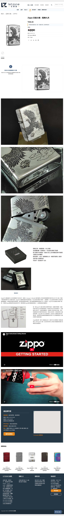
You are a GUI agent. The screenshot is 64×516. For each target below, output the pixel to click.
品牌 (21, 9)
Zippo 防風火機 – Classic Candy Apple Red (6, 468)
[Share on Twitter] (31, 40)
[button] (30, 5)
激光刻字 (37, 480)
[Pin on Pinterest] (36, 40)
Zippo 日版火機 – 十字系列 (32, 468)
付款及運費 (37, 5)
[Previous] (1, 460)
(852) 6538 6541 (13, 423)
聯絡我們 (47, 5)
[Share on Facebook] (29, 40)
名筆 (18, 9)
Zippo (15, 14)
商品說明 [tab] (2, 58)
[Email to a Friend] (33, 40)
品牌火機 (8, 14)
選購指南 (39, 485)
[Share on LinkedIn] (38, 40)
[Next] (63, 460)
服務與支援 (44, 9)
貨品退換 (7, 493)
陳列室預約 (9, 434)
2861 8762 (53, 485)
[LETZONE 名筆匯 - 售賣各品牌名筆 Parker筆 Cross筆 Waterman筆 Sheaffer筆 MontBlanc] (10, 5)
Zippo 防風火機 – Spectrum (57, 468)
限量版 (39, 9)
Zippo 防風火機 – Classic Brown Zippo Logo (44, 468)
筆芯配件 (34, 9)
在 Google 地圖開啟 (38, 435)
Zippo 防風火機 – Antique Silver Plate (19, 468)
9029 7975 (58, 480)
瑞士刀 (25, 9)
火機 (30, 9)
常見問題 (42, 5)
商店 (2, 14)
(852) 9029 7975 (12, 426)
